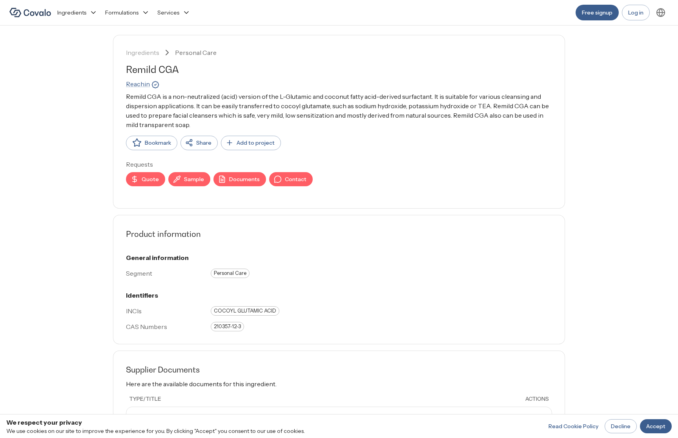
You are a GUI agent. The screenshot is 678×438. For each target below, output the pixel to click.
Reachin (138, 84)
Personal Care (196, 52)
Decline (621, 426)
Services (168, 12)
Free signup (597, 12)
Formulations (122, 12)
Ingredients (71, 12)
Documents (244, 179)
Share (203, 142)
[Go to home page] (30, 12)
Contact (295, 179)
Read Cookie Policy (573, 426)
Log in (635, 12)
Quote (150, 179)
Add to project (256, 142)
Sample (194, 179)
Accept (655, 426)
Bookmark (158, 142)
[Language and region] (661, 12)
